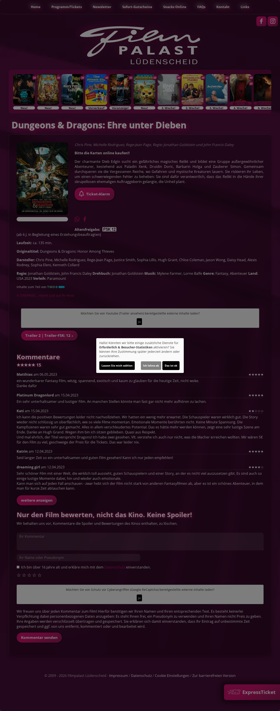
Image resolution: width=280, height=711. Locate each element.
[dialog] (140, 355)
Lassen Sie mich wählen (117, 365)
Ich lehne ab (151, 365)
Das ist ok (171, 365)
